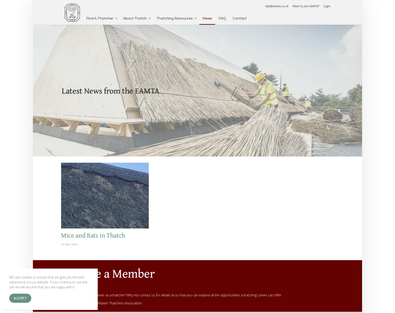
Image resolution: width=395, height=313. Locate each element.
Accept (20, 298)
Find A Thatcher (99, 18)
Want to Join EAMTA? (306, 6)
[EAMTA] (72, 12)
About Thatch (135, 18)
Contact (240, 18)
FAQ (222, 18)
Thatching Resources (174, 18)
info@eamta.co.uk (276, 6)
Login (326, 6)
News (207, 18)
